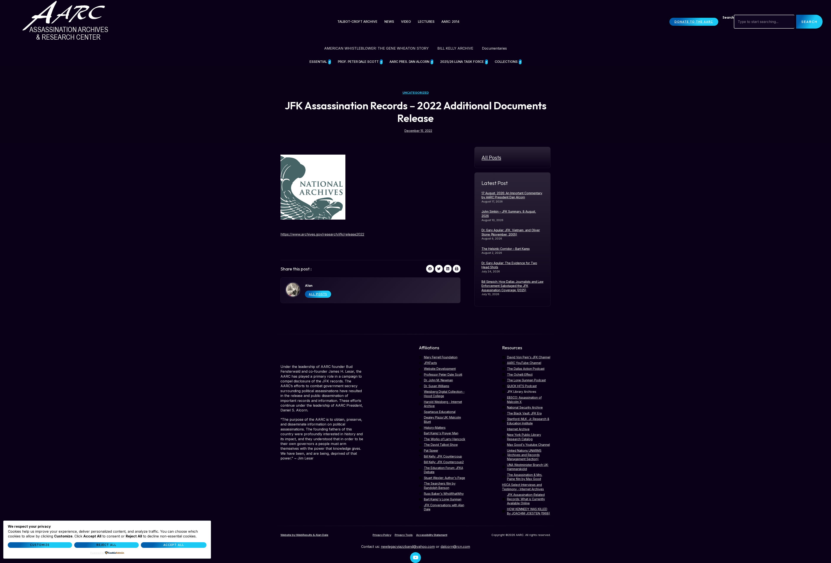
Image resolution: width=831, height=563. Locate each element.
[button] (430, 269)
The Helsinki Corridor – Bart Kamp (506, 249)
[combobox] (764, 22)
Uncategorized (416, 93)
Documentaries (494, 48)
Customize (40, 545)
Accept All (173, 545)
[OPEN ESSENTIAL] (329, 61)
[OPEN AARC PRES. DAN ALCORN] (431, 61)
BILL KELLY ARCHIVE (455, 48)
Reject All (106, 545)
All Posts (318, 294)
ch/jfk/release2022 (349, 234)
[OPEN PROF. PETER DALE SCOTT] (381, 61)
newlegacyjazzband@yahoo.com (408, 546)
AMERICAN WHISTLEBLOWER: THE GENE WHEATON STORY (376, 48)
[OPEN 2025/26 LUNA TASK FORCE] (486, 61)
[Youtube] (415, 557)
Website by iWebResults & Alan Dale (304, 535)
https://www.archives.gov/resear (307, 234)
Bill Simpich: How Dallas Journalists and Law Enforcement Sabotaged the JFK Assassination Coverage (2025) (512, 286)
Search (728, 17)
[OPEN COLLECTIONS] (520, 61)
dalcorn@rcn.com (455, 546)
